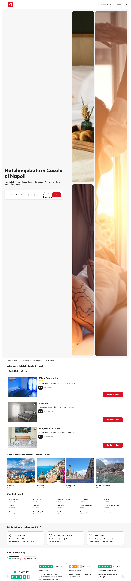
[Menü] (5, 5)
